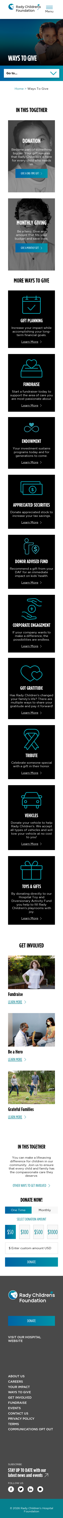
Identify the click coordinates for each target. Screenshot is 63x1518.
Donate (31, 1262)
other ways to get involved (29, 1185)
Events (14, 1408)
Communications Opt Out (30, 1429)
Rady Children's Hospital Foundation (24, 9)
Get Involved (20, 1397)
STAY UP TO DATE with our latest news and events (27, 1472)
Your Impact (19, 1387)
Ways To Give (19, 1392)
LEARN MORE (15, 1001)
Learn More (29, 341)
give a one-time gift (30, 173)
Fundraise (17, 1402)
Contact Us (18, 1413)
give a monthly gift (30, 248)
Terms (13, 1424)
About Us (16, 1376)
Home (19, 88)
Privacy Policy (21, 1418)
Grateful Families (21, 1109)
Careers (15, 1381)
